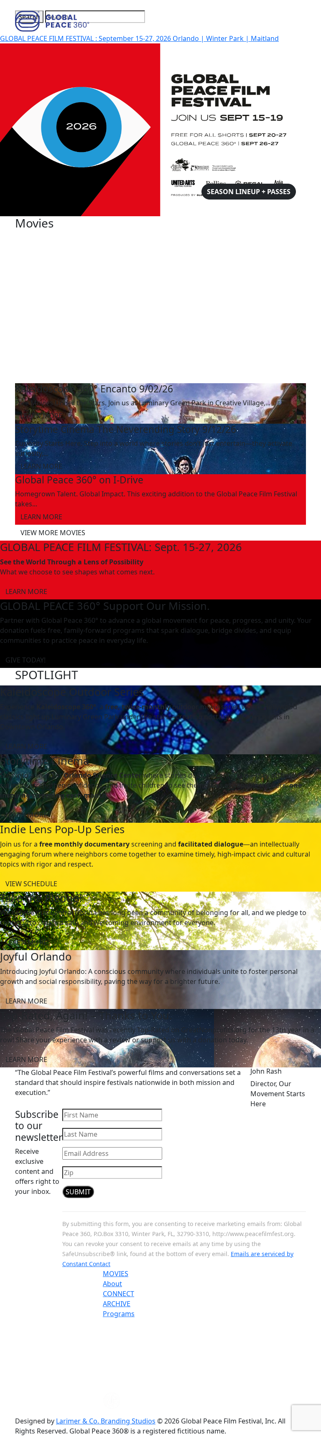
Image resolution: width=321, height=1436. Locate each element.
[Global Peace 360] (52, 20)
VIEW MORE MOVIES (52, 532)
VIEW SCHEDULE (31, 883)
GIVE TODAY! (25, 660)
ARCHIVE (116, 1303)
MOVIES (115, 1273)
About (112, 1283)
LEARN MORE (41, 415)
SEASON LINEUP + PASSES (248, 191)
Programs (119, 1313)
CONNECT (118, 1293)
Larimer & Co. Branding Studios (105, 1421)
